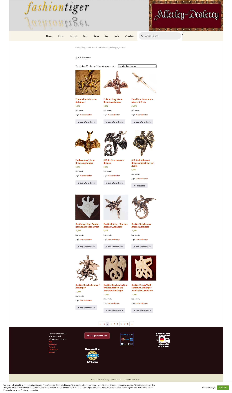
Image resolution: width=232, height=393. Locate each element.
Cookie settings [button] (208, 387)
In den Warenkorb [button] (86, 122)
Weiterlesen (139, 185)
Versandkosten (86, 115)
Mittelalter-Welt (93, 48)
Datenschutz (53, 349)
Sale (106, 36)
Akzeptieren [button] (223, 387)
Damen (61, 36)
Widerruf (52, 347)
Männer (49, 36)
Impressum (53, 344)
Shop (83, 48)
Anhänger (114, 48)
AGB (50, 342)
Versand (52, 352)
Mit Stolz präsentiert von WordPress (126, 379)
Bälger (96, 36)
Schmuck (73, 36)
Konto (116, 36)
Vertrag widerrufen (97, 335)
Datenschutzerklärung (100, 379)
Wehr (85, 36)
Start (77, 48)
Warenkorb (129, 36)
